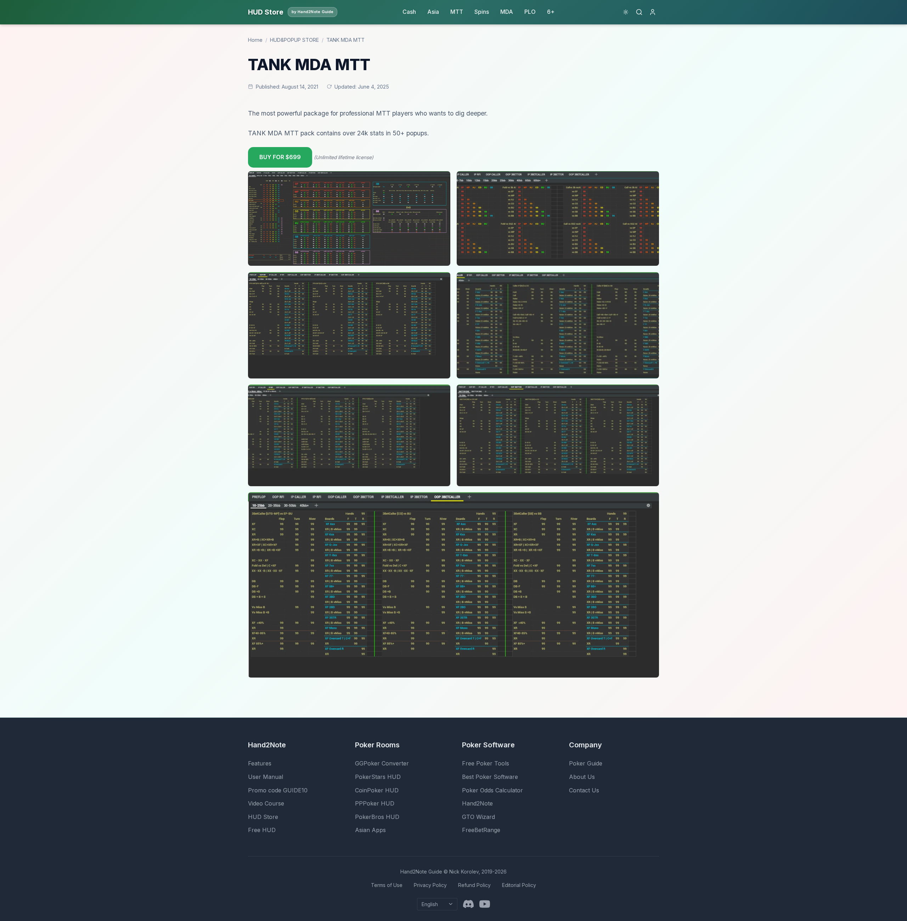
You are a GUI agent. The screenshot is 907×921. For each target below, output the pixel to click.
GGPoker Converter (382, 763)
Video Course (266, 803)
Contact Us (584, 790)
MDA (506, 11)
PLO (530, 11)
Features (259, 763)
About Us (582, 776)
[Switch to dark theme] (625, 12)
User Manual (265, 776)
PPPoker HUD (374, 803)
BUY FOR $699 (280, 157)
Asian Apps (370, 829)
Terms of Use (386, 885)
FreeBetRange (481, 829)
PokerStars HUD (378, 776)
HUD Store (263, 816)
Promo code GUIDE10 (278, 790)
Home (255, 40)
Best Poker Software (490, 776)
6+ (550, 11)
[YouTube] (484, 904)
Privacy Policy (430, 885)
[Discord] (468, 904)
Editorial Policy (519, 885)
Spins (481, 11)
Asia (433, 11)
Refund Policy (474, 885)
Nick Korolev (464, 872)
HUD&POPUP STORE (294, 40)
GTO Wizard (478, 816)
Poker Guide (585, 763)
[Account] (652, 12)
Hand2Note (477, 803)
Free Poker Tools (485, 763)
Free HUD (262, 829)
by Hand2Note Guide (313, 11)
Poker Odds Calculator (492, 790)
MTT (456, 11)
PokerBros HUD (377, 816)
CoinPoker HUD (377, 790)
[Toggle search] (639, 12)
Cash (409, 11)
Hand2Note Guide (421, 872)
